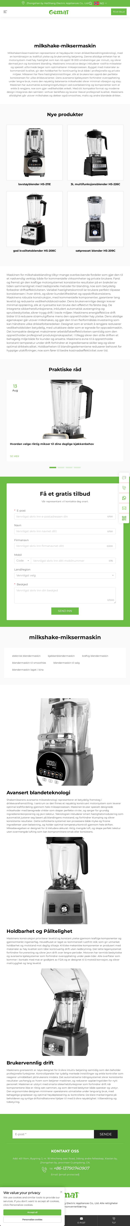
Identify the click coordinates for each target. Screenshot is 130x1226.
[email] (124, 508)
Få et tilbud (119, 11)
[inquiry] (124, 478)
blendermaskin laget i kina (28, 669)
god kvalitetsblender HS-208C (34, 250)
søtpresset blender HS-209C (95, 250)
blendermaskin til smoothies (29, 662)
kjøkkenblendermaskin (61, 655)
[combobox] (22, 561)
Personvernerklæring (73, 1206)
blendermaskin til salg (66, 662)
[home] (59, 11)
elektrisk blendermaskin (26, 655)
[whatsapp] (124, 498)
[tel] (124, 488)
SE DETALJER (35, 152)
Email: (65, 1174)
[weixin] (124, 518)
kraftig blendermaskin (95, 655)
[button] (52, 467)
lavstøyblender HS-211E (34, 184)
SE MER (14, 456)
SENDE (106, 1134)
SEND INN (65, 610)
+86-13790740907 (71, 1168)
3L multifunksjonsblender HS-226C (95, 184)
